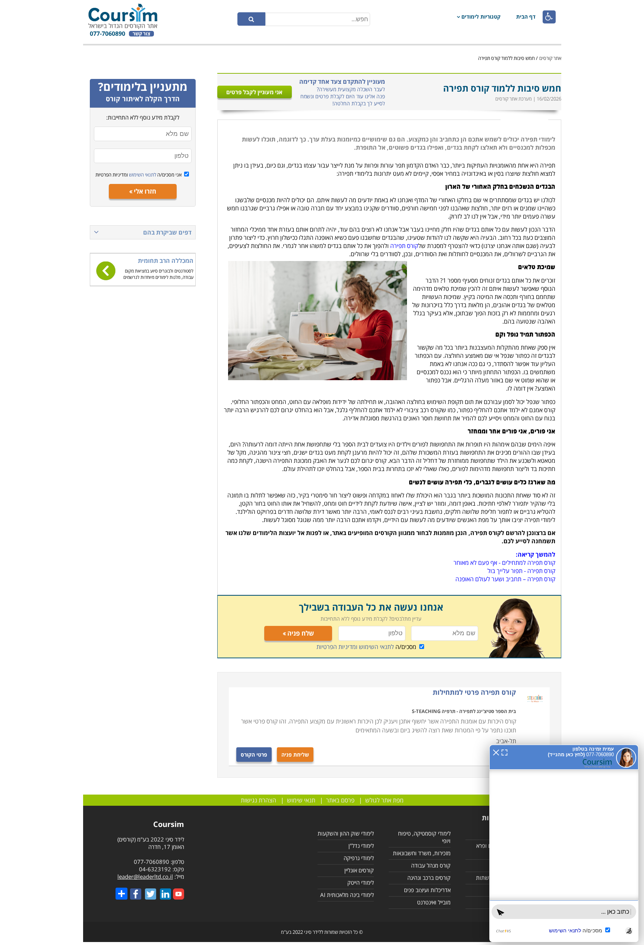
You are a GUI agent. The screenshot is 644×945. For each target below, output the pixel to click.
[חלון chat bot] (563, 843)
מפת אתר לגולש (384, 800)
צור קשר (141, 33)
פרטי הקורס (254, 754)
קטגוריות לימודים (481, 16)
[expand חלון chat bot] (504, 752)
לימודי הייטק (360, 882)
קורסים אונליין (359, 870)
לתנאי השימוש (142, 174)
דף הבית (526, 16)
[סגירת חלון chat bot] (496, 752)
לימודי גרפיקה (359, 858)
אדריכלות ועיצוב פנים (427, 890)
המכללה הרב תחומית (165, 261)
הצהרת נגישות (258, 800)
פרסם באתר (340, 800)
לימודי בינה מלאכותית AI (347, 894)
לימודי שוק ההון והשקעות (346, 833)
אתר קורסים (550, 58)
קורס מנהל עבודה (431, 865)
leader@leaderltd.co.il (145, 876)
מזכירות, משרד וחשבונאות (422, 853)
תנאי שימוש (301, 800)
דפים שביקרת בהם (167, 232)
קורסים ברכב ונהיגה (429, 877)
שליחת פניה (295, 754)
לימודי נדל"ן (361, 845)
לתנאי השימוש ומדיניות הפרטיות (355, 647)
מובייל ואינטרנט (434, 902)
